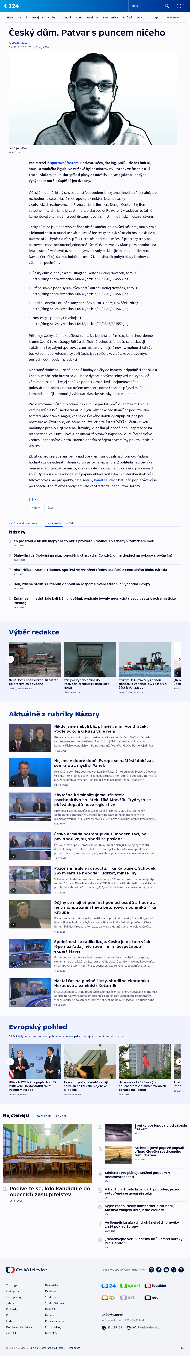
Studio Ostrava (54, 1303)
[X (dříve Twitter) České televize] (174, 1270)
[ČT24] (11, 6)
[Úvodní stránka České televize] (27, 1270)
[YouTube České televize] (166, 1270)
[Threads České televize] (181, 1270)
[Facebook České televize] (159, 1270)
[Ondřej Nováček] (93, 98)
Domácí (66, 17)
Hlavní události (17, 17)
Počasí (127, 17)
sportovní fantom (64, 162)
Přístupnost (73, 1347)
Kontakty (51, 1333)
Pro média (51, 1285)
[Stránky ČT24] (108, 1285)
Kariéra (49, 1315)
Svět (79, 17)
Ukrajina (37, 17)
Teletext (11, 1303)
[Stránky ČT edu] (151, 1297)
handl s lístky (104, 480)
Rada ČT (50, 1309)
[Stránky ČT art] (127, 1297)
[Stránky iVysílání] (155, 1285)
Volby (51, 17)
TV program (13, 1285)
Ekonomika (110, 17)
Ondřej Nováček (18, 43)
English (34, 1347)
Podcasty (12, 1309)
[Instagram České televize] (151, 1270)
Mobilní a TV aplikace (19, 1327)
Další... (141, 17)
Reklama (50, 1291)
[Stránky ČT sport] (130, 1285)
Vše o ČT (11, 1333)
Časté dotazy (53, 1327)
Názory (36, 507)
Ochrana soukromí (52, 1347)
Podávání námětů (56, 1321)
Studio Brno (52, 1297)
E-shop (10, 1321)
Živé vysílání (13, 1291)
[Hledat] (167, 6)
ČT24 (50, 507)
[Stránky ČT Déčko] (108, 1297)
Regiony (92, 17)
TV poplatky (13, 1297)
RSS (182, 1347)
